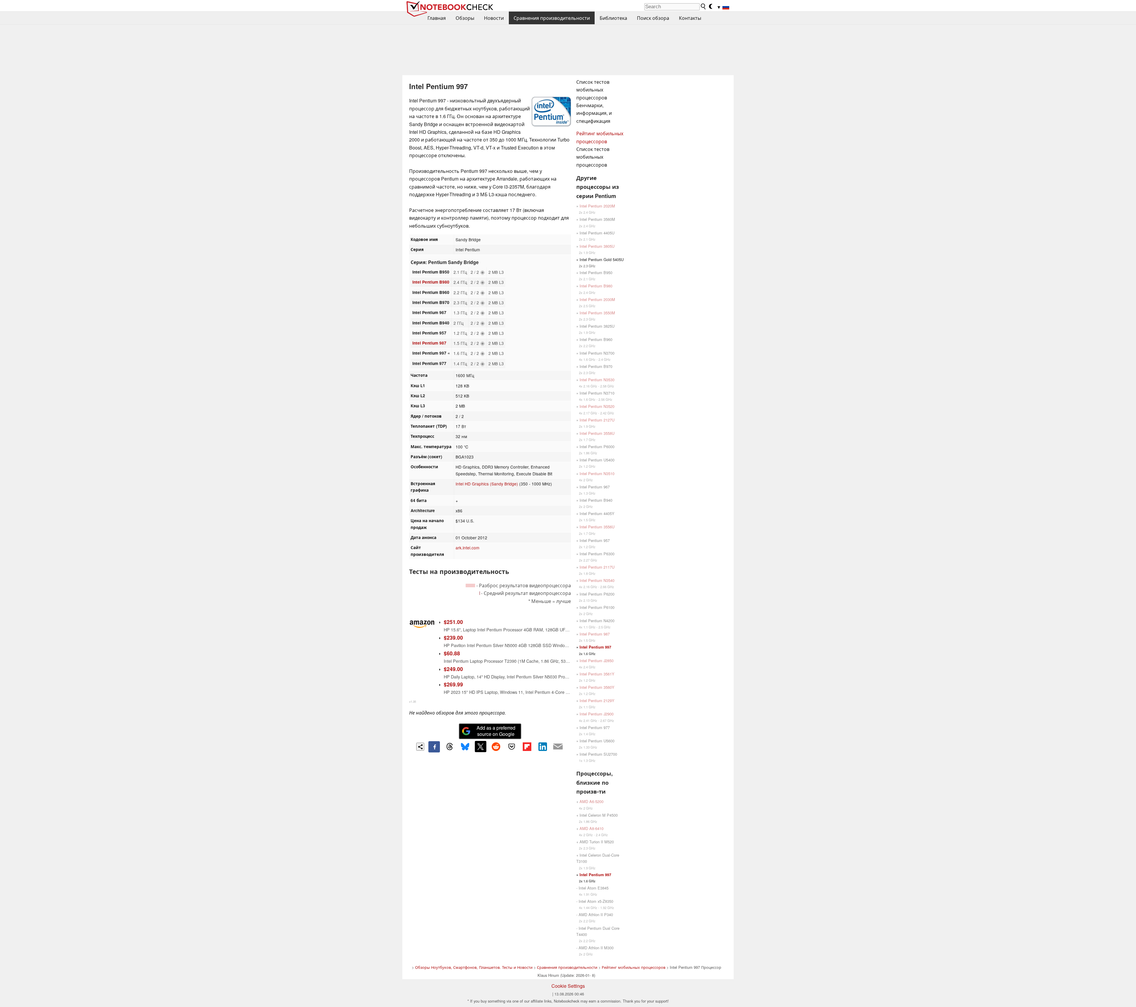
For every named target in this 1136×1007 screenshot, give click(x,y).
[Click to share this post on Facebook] (434, 746)
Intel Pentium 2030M (597, 299)
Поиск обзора (653, 18)
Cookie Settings (568, 985)
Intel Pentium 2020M (597, 206)
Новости (494, 18)
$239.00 (453, 637)
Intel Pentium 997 (595, 647)
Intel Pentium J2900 (597, 714)
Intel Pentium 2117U (597, 567)
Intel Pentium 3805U (597, 246)
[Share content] (420, 747)
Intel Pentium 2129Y (597, 700)
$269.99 (453, 684)
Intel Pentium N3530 (597, 379)
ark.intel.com (467, 548)
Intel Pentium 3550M (597, 313)
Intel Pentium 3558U (597, 433)
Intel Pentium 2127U (597, 420)
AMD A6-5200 (592, 801)
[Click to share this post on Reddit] (496, 746)
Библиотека (613, 18)
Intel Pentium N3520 (597, 406)
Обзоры (465, 18)
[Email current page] (558, 746)
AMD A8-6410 (592, 828)
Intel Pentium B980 (430, 282)
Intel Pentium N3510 (597, 473)
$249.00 (453, 669)
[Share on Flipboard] (526, 746)
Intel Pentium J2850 (597, 660)
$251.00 (453, 621)
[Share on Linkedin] (542, 746)
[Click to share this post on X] (480, 746)
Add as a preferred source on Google (496, 730)
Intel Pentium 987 (429, 343)
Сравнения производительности (552, 18)
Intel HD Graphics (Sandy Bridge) (487, 484)
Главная (436, 18)
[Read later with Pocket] (511, 746)
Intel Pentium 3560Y (597, 687)
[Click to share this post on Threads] (449, 746)
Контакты (690, 18)
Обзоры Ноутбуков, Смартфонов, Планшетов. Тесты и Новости (473, 967)
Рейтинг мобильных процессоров (633, 967)
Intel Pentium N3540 (597, 580)
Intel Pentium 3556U (597, 527)
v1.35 (412, 701)
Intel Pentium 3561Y (597, 674)
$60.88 (452, 653)
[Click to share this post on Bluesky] (465, 746)
